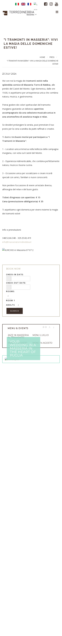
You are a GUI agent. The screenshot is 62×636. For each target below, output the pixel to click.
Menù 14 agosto (42, 343)
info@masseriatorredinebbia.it (16, 242)
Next (54, 327)
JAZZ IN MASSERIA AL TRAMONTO (18, 336)
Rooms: (10, 291)
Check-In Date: (15, 274)
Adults (10, 305)
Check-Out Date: (16, 283)
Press (52, 57)
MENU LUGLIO (41, 335)
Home (42, 57)
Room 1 (10, 300)
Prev (49, 327)
